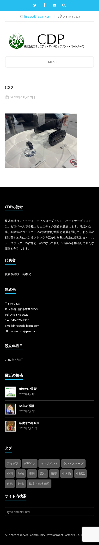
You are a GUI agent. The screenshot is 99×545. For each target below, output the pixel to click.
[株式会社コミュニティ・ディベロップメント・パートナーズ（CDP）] (46, 41)
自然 (10, 483)
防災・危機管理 (39, 483)
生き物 (66, 473)
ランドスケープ (73, 463)
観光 (21, 483)
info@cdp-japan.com (37, 16)
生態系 (80, 473)
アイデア (13, 463)
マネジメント (49, 463)
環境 (54, 473)
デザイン (29, 463)
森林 (43, 473)
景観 (32, 473)
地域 (21, 473)
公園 (10, 473)
